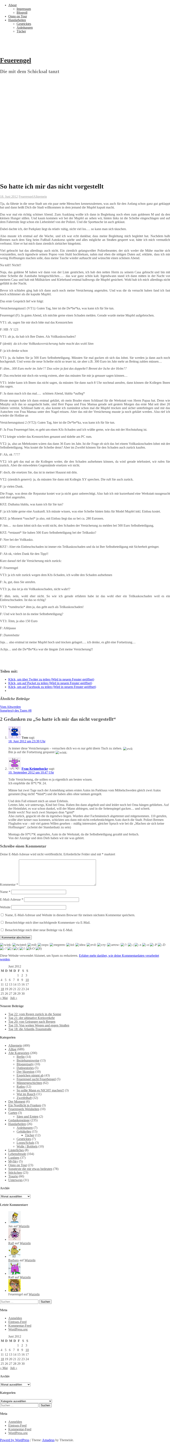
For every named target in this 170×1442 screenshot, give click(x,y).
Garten (12, 1113)
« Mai (4, 998)
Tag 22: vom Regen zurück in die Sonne (34, 1014)
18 (2, 989)
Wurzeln (23, 1226)
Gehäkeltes (24, 1131)
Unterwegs (15, 1180)
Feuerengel (15, 60)
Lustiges (13, 1157)
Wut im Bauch (26, 1094)
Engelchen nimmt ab (30, 1075)
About (12, 5)
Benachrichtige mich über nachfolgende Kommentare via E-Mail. (47, 922)
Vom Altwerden (10, 707)
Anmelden (15, 1318)
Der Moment (16, 1101)
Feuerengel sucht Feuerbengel (36, 1079)
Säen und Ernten (27, 1116)
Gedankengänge (19, 1120)
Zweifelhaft (24, 1098)
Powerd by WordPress (14, 1440)
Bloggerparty (25, 1064)
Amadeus (48, 1440)
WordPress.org (18, 1329)
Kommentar (9, 884)
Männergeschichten (29, 1083)
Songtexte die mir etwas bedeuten (30, 1169)
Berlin (21, 1056)
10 (27, 980)
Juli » (13, 998)
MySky (13, 1161)
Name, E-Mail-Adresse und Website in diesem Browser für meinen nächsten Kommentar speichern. (70, 915)
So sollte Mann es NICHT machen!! (40, 1090)
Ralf (11, 1243)
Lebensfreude (17, 1154)
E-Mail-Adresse (11, 899)
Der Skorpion (25, 1071)
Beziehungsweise (28, 1060)
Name (5, 892)
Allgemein (40, 196)
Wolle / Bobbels (27, 1146)
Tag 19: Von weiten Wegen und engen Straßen (38, 1025)
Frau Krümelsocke (35, 768)
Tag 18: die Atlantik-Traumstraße (29, 1029)
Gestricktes (24, 24)
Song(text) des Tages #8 (16, 710)
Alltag (12, 1049)
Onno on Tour (17, 16)
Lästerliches (16, 1150)
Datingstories (25, 1068)
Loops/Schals (25, 1142)
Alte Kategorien (18, 1053)
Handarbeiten (17, 20)
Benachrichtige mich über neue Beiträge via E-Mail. (39, 930)
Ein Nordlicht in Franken (24, 1105)
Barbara (13, 1260)
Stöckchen (15, 1172)
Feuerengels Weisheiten (23, 1109)
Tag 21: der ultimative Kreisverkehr (31, 1018)
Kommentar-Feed (19, 1325)
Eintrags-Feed (17, 1322)
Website (5, 907)
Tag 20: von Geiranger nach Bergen (31, 1021)
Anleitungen (25, 27)
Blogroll (22, 12)
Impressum (24, 9)
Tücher (21, 31)
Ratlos (21, 1086)
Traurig (13, 1176)
